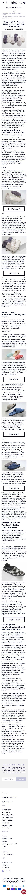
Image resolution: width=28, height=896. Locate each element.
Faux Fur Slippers (6, 828)
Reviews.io (14, 7)
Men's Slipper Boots (7, 817)
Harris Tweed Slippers (7, 820)
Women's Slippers (6, 809)
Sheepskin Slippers (7, 825)
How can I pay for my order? (9, 844)
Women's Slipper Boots (8, 815)
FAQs (3, 849)
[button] (23, 891)
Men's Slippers (6, 812)
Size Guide (5, 841)
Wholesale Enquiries (7, 801)
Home (13, 11)
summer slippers (11, 80)
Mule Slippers (5, 822)
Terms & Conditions (7, 862)
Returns (4, 846)
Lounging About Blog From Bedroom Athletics (12, 13)
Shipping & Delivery (7, 838)
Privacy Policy (5, 865)
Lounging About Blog (7, 854)
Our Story (4, 836)
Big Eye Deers (16, 882)
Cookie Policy (5, 867)
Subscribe (21, 779)
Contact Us (5, 851)
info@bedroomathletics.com (9, 797)
